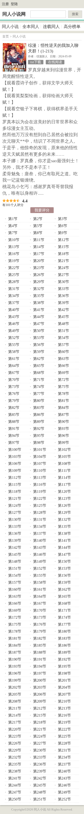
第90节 (63, 422)
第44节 (38, 317)
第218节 (39, 722)
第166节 (14, 603)
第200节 (39, 680)
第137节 (39, 533)
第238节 (14, 771)
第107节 (39, 464)
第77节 (38, 394)
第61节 (13, 359)
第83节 (38, 408)
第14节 (38, 247)
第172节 (14, 617)
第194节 (39, 666)
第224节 (39, 736)
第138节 (64, 533)
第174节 (64, 617)
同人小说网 (14, 14)
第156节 (64, 575)
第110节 (39, 471)
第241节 (14, 778)
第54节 (63, 338)
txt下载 (35, 62)
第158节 (39, 582)
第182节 (39, 638)
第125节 (39, 505)
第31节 (13, 289)
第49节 (13, 331)
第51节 (63, 331)
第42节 (63, 310)
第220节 (14, 729)
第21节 (63, 261)
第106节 (14, 464)
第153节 (64, 568)
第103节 (14, 457)
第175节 (14, 624)
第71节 (38, 380)
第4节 (13, 226)
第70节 (13, 380)
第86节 (38, 415)
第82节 (13, 408)
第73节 (13, 387)
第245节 (39, 785)
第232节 (14, 757)
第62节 (38, 359)
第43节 (13, 317)
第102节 (64, 450)
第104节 (39, 457)
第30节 (63, 282)
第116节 (39, 484)
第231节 (64, 750)
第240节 (64, 771)
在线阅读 (55, 62)
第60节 (63, 352)
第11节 (38, 240)
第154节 (14, 575)
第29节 (38, 282)
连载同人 (51, 26)
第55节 (13, 345)
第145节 (14, 554)
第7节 (13, 233)
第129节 (64, 512)
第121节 (14, 498)
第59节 (38, 352)
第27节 (63, 275)
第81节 (63, 401)
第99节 (63, 443)
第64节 (13, 366)
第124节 (14, 505)
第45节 (63, 317)
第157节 (14, 582)
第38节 (38, 303)
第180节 (64, 631)
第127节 (14, 512)
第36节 (63, 296)
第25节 (13, 275)
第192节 (64, 659)
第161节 (39, 589)
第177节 (64, 624)
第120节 (64, 491)
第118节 (14, 491)
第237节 (64, 764)
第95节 (38, 436)
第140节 (39, 540)
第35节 (38, 296)
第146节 (39, 554)
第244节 (14, 785)
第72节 (63, 380)
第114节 (64, 477)
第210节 (64, 701)
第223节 (14, 736)
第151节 (14, 568)
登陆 (14, 4)
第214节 (14, 715)
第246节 (64, 785)
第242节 (39, 778)
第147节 (64, 554)
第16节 (13, 254)
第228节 (64, 743)
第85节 (13, 415)
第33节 (63, 289)
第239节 (39, 771)
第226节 (14, 743)
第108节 (64, 464)
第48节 (63, 324)
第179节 (39, 631)
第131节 (39, 519)
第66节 (63, 366)
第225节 (64, 736)
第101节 (39, 450)
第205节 (14, 694)
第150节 (64, 561)
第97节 (13, 443)
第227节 (39, 743)
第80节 (38, 401)
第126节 (64, 505)
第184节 (14, 645)
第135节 (64, 526)
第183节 (64, 638)
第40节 (13, 310)
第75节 (63, 387)
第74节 (38, 387)
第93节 (63, 429)
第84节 (63, 408)
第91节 (13, 429)
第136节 (14, 533)
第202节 (14, 687)
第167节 (39, 603)
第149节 (39, 561)
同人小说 (10, 26)
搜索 (75, 14)
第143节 (39, 547)
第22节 (13, 268)
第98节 (38, 443)
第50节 (38, 331)
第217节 (14, 722)
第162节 (64, 589)
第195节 (64, 666)
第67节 (13, 373)
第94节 (13, 436)
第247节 (14, 792)
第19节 (13, 261)
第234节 (64, 757)
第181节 (14, 638)
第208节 (14, 701)
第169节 (14, 610)
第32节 (38, 289)
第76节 (13, 394)
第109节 (14, 471)
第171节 (64, 610)
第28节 (13, 282)
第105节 (64, 457)
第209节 (39, 701)
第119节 (39, 491)
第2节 (37, 219)
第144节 (64, 547)
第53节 (38, 338)
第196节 (14, 673)
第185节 (39, 645)
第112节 (14, 477)
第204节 (64, 687)
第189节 (64, 652)
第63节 (63, 359)
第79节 (13, 401)
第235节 (14, 764)
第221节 (39, 729)
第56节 (38, 345)
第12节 (63, 240)
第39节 (63, 303)
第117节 (64, 484)
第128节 (39, 512)
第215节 (39, 715)
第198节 (64, 673)
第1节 (13, 219)
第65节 (38, 366)
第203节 (39, 687)
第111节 (64, 471)
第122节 (39, 498)
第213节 (64, 708)
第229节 (14, 750)
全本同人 (30, 26)
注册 (5, 4)
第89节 (38, 422)
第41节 (38, 310)
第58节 (13, 352)
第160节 (14, 589)
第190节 (14, 659)
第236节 (39, 764)
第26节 (38, 275)
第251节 (39, 799)
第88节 (13, 422)
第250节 (14, 799)
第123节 (64, 498)
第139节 (14, 540)
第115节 (14, 484)
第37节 (13, 303)
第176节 (39, 624)
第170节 (39, 610)
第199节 (14, 680)
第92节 (38, 429)
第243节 (64, 778)
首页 (5, 36)
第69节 (63, 373)
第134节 (39, 526)
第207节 (64, 694)
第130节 (14, 519)
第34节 (13, 296)
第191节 (39, 659)
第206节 (39, 694)
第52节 (13, 338)
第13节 (13, 247)
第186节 (64, 645)
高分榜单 (72, 26)
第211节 (14, 708)
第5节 (37, 226)
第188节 (39, 652)
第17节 (38, 254)
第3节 (62, 219)
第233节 (39, 757)
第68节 (38, 373)
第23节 (38, 268)
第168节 (64, 603)
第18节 (63, 254)
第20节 (38, 261)
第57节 (63, 345)
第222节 (64, 729)
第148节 (14, 561)
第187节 (14, 652)
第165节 (64, 596)
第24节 (63, 268)
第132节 (64, 519)
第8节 (37, 233)
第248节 (39, 792)
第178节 (14, 631)
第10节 (13, 240)
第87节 (63, 415)
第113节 (39, 477)
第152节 (39, 568)
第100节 (14, 450)
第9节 (62, 233)
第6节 (62, 226)
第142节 (14, 547)
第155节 (39, 575)
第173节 (39, 617)
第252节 (64, 799)
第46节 (13, 324)
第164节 (39, 596)
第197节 (39, 673)
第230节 (39, 750)
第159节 (64, 582)
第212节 (39, 708)
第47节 (38, 324)
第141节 (64, 540)
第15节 (63, 247)
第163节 (14, 596)
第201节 (64, 680)
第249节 (64, 792)
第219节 (64, 722)
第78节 (63, 394)
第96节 (63, 436)
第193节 (14, 666)
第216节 (64, 715)
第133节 (14, 526)
